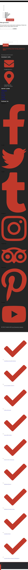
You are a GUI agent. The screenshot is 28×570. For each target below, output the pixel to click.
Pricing (2, 92)
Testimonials (4, 90)
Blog (6, 10)
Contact (3, 97)
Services (3, 94)
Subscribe (5, 45)
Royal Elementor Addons (17, 327)
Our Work (3, 99)
